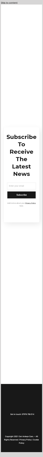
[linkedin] (26, 420)
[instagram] (18, 420)
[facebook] (14, 420)
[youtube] (22, 420)
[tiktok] (30, 420)
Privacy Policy (30, 203)
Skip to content (9, 2)
